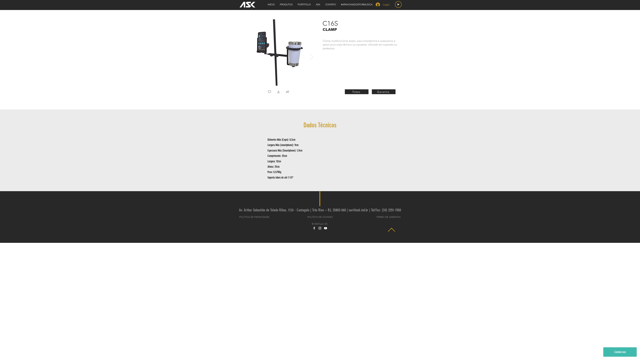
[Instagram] (320, 228)
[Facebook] (314, 228)
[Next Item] (312, 57)
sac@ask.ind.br (358, 210)
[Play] (398, 4)
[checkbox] (270, 92)
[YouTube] (325, 228)
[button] (278, 92)
